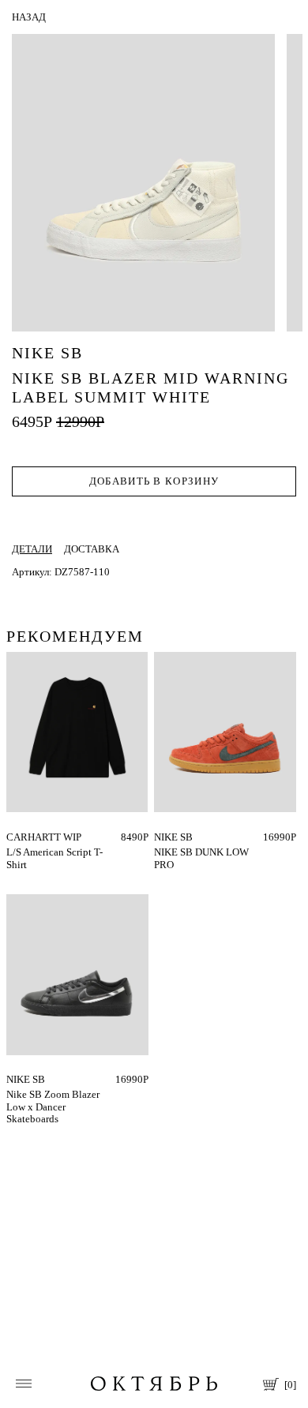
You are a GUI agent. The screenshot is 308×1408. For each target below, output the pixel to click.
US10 (166, 837)
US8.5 (221, 837)
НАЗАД (29, 17)
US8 (193, 837)
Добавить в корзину (154, 481)
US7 (93, 1079)
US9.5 (167, 847)
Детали (32, 549)
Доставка (91, 549)
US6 (69, 1079)
